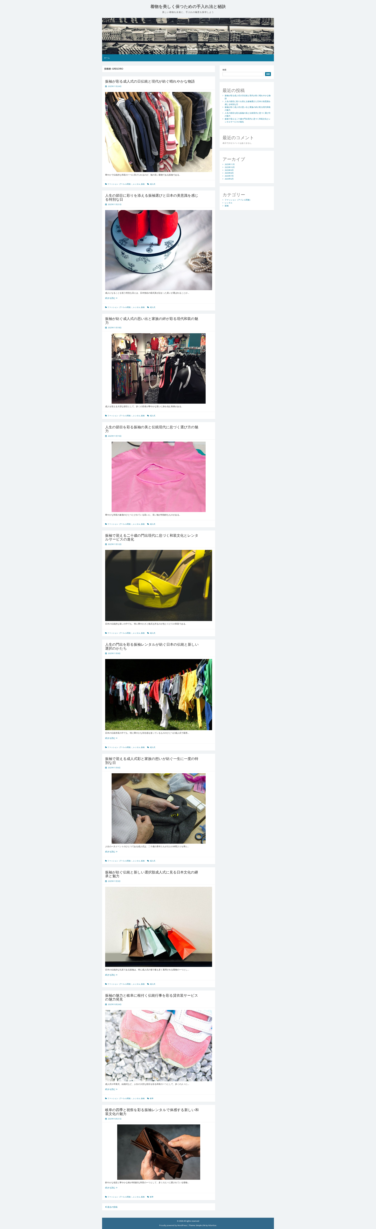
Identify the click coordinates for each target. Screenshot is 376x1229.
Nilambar (212, 1225)
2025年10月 (230, 167)
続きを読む (111, 298)
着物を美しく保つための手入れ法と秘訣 (188, 6)
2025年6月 (229, 178)
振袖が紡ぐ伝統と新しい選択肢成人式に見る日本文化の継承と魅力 (151, 874)
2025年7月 (229, 176)
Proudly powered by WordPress (173, 1225)
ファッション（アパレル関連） (120, 184)
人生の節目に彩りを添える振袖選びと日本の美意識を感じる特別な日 (151, 197)
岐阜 (151, 1098)
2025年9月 (229, 170)
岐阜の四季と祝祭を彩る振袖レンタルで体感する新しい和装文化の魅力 (152, 1111)
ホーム (107, 57)
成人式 (152, 184)
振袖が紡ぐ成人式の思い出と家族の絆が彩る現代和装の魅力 (151, 320)
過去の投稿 (112, 1207)
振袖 (143, 184)
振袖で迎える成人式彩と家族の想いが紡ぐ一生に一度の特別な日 (151, 760)
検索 (224, 69)
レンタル (136, 184)
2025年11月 (230, 164)
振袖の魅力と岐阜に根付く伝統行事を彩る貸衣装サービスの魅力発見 (151, 997)
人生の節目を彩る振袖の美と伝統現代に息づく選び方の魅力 (151, 428)
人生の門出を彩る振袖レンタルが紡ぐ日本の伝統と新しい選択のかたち (152, 646)
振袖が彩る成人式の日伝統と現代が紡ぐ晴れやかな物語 (150, 81)
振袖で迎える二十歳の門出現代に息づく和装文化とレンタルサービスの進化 (151, 537)
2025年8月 (229, 173)
